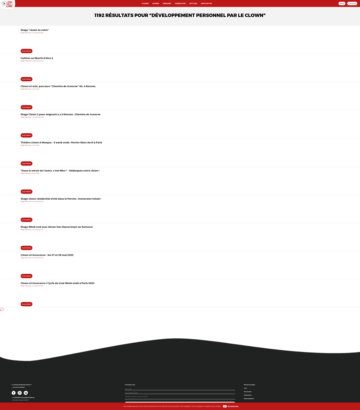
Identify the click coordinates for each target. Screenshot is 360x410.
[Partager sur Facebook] (356, 395)
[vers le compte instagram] (21, 392)
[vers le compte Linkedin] (27, 392)
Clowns (145, 3)
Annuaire (167, 3)
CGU (245, 388)
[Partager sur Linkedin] (356, 401)
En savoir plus (233, 406)
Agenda (155, 3)
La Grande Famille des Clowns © (20, 400)
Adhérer (342, 3)
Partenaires (248, 395)
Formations (180, 3)
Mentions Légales (249, 384)
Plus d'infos (26, 51)
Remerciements (249, 398)
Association (206, 3)
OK (225, 406)
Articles (193, 3)
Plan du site (247, 391)
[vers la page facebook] (15, 392)
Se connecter (352, 3)
